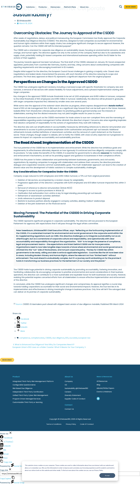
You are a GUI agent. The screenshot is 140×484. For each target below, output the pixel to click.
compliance (24, 338)
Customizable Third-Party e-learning (27, 402)
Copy (5, 478)
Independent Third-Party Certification (28, 392)
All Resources (102, 381)
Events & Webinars (104, 392)
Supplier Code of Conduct (75, 399)
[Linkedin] (98, 398)
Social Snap (19, 466)
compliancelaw (38, 338)
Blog (98, 385)
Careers (68, 392)
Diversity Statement (73, 395)
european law (84, 338)
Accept (107, 475)
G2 (66, 385)
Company (69, 381)
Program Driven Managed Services (27, 399)
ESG (67, 338)
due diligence (58, 338)
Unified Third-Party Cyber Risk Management (30, 395)
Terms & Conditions (53, 424)
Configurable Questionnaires (24, 385)
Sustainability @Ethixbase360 (76, 388)
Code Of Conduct (87, 424)
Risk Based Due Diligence (22, 388)
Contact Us (69, 409)
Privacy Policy (71, 424)
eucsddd (73, 338)
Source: (19, 304)
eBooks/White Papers (105, 388)
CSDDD (48, 338)
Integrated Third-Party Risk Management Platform (33, 381)
